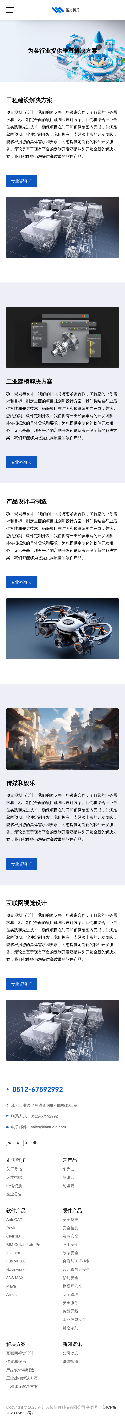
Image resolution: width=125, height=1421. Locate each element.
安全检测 (70, 1228)
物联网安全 (72, 1286)
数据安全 (70, 1253)
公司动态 (70, 1353)
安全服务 (70, 1303)
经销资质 (14, 1186)
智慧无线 (70, 1311)
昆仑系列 (70, 1328)
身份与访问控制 (76, 1261)
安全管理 (70, 1294)
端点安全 (70, 1236)
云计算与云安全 (76, 1269)
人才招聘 (14, 1177)
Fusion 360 (15, 1261)
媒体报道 (70, 1361)
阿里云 (68, 1186)
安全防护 (70, 1219)
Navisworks (16, 1269)
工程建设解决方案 (22, 1386)
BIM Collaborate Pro (23, 1244)
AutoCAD (14, 1219)
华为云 (68, 1169)
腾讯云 (68, 1177)
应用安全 (70, 1244)
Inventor (13, 1253)
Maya (11, 1286)
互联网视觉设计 (20, 1353)
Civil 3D (13, 1236)
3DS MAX (14, 1278)
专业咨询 (19, 181)
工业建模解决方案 (22, 1378)
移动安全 (70, 1278)
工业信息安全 (74, 1319)
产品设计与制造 (20, 1370)
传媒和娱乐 (16, 1361)
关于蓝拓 (14, 1169)
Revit (10, 1228)
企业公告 (14, 1194)
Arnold (12, 1294)
